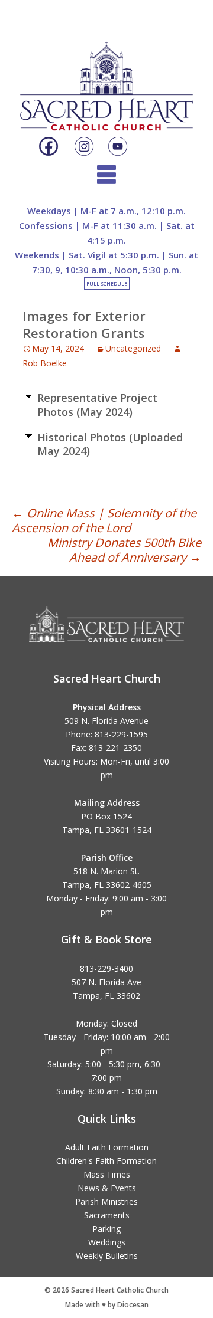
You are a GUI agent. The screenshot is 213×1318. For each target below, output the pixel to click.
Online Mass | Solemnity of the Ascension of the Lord (104, 520)
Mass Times (106, 1174)
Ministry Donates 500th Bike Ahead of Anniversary (124, 550)
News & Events (107, 1188)
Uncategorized (133, 348)
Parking (106, 1228)
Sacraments (107, 1215)
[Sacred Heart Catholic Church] (106, 76)
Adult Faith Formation (107, 1147)
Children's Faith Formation (106, 1160)
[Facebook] (48, 147)
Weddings (106, 1242)
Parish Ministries (106, 1201)
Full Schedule (106, 283)
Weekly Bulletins (107, 1255)
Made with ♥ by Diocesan (107, 1305)
